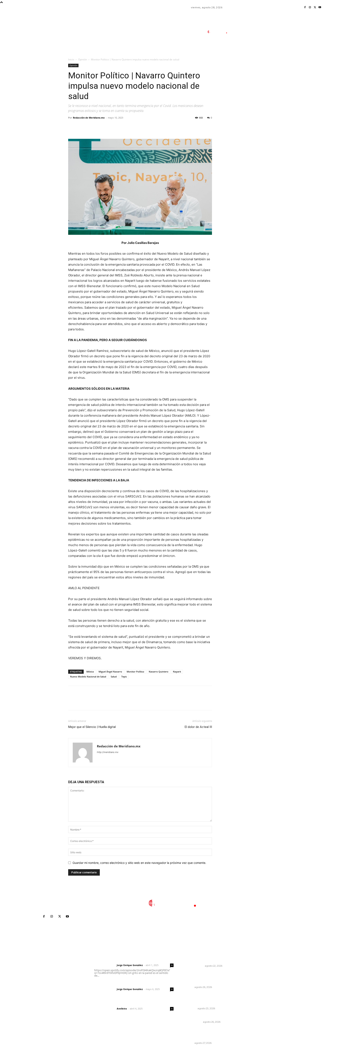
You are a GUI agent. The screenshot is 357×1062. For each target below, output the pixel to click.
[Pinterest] (91, 127)
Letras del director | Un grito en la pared (131, 959)
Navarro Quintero (158, 671)
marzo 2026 (253, 997)
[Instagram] (309, 7)
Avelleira (122, 1008)
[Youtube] (319, 7)
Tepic (124, 676)
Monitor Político (135, 671)
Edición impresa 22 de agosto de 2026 (207, 958)
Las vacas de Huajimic (115, 983)
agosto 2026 (254, 966)
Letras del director (104, 965)
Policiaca (189, 1008)
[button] (246, 50)
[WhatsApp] (101, 127)
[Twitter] (314, 7)
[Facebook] (304, 7)
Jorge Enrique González (130, 965)
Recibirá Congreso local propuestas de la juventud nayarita (203, 1033)
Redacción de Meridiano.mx (89, 117)
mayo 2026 (253, 984)
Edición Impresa (193, 965)
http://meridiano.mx (107, 752)
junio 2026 (252, 978)
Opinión (82, 59)
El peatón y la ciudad (113, 1003)
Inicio (71, 59)
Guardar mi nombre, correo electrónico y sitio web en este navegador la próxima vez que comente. (139, 862)
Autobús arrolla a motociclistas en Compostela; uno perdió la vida (206, 999)
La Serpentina (192, 1022)
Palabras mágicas (196, 1016)
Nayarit (177, 671)
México (90, 671)
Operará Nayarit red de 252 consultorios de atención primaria (203, 977)
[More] (110, 127)
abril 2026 (252, 991)
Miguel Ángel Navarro (110, 671)
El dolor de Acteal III (198, 727)
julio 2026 (251, 972)
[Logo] (219, 32)
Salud (114, 676)
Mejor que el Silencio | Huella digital (92, 727)
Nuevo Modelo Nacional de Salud (88, 676)
